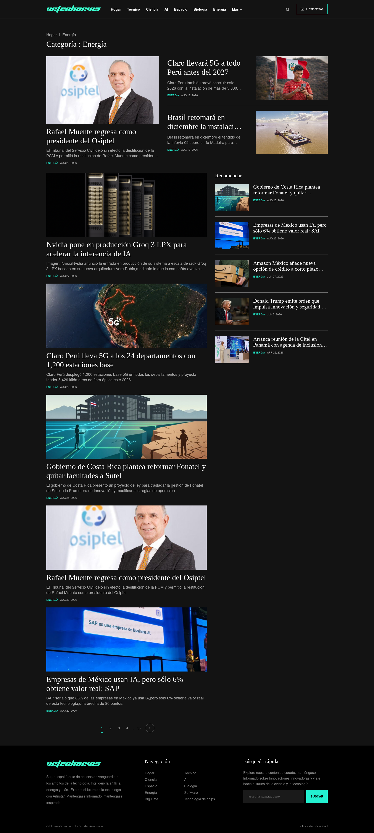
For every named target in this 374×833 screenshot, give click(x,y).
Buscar (317, 796)
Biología (200, 9)
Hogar (116, 9)
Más (235, 9)
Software (191, 792)
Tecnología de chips (199, 798)
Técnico (133, 9)
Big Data (151, 798)
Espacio (180, 9)
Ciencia (152, 9)
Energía (219, 9)
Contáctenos (314, 9)
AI (166, 9)
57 (139, 727)
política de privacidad (313, 826)
